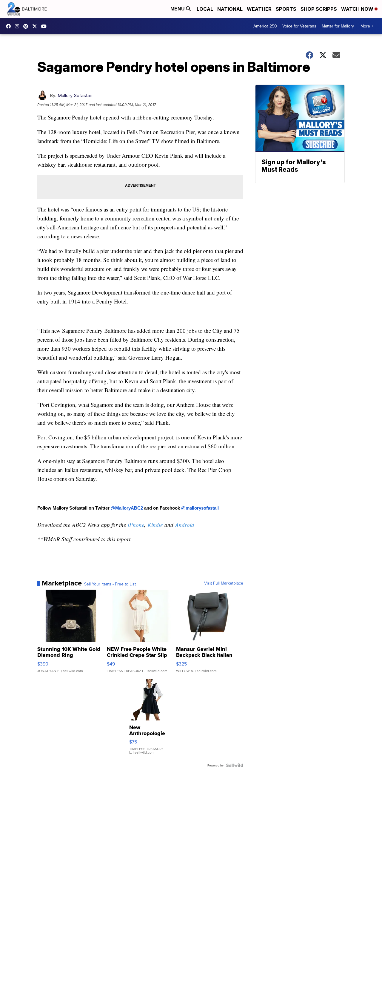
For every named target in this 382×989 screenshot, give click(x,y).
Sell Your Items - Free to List (110, 584)
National (230, 9)
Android (184, 524)
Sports (286, 9)
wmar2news (18, 26)
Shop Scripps (319, 9)
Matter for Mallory (338, 26)
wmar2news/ (10, 26)
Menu (178, 8)
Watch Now (358, 9)
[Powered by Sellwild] (234, 765)
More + (367, 26)
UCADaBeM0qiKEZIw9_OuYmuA (45, 26)
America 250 (265, 26)
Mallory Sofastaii (75, 95)
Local (205, 9)
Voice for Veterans (299, 26)
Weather (259, 9)
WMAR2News (27, 26)
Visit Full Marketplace (223, 583)
